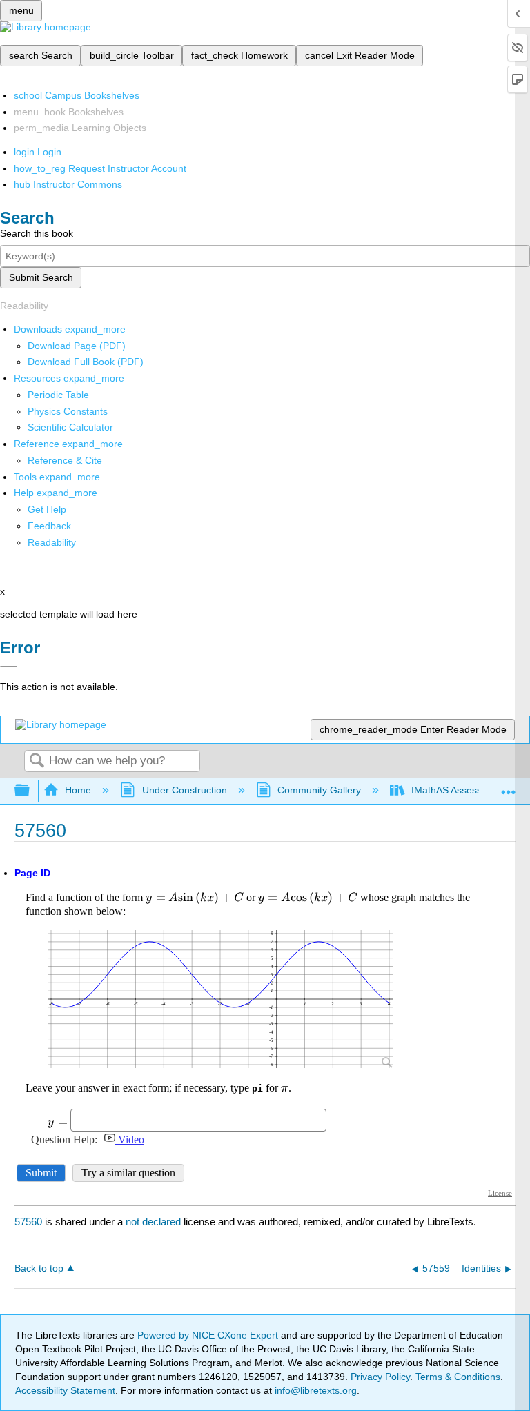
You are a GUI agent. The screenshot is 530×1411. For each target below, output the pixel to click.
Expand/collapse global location (508, 787)
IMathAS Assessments (460, 790)
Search (36, 761)
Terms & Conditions (457, 1376)
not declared (155, 1221)
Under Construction (184, 790)
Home (78, 790)
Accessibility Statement (65, 1390)
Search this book (36, 233)
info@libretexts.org (314, 1390)
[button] (49, 525)
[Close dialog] (8, 666)
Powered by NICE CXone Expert (209, 1335)
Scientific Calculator (70, 427)
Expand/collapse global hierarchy (31, 791)
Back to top (38, 1268)
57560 (28, 1221)
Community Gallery (319, 790)
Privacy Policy (380, 1376)
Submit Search (41, 277)
